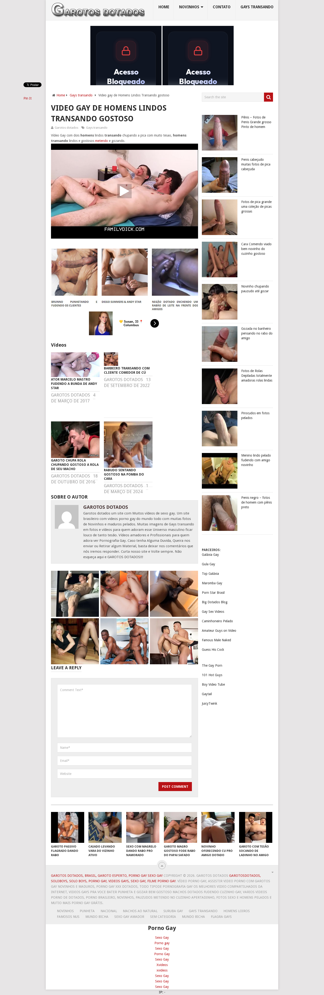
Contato (222, 7)
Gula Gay (208, 564)
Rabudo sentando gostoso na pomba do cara (124, 474)
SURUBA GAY (173, 911)
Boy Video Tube (213, 684)
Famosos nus (68, 917)
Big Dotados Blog (214, 602)
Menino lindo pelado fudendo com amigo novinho (256, 460)
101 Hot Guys (212, 675)
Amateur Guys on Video (219, 630)
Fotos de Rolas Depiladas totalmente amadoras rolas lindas (256, 375)
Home (163, 7)
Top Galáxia (210, 573)
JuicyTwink (209, 703)
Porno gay (162, 943)
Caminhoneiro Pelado (217, 621)
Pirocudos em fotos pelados (255, 415)
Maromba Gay (212, 583)
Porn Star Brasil (213, 592)
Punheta (87, 911)
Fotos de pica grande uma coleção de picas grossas (256, 206)
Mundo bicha (96, 917)
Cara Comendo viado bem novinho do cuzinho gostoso (256, 248)
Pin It (27, 98)
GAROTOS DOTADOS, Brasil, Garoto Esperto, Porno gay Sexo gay (107, 875)
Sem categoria (163, 917)
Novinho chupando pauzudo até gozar (255, 288)
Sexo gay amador (129, 917)
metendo (101, 141)
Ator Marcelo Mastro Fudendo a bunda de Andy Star (74, 383)
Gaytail (207, 694)
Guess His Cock (213, 649)
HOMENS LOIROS (236, 911)
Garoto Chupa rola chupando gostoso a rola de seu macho (75, 464)
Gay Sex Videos (213, 611)
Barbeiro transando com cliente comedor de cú (127, 370)
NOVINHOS (189, 7)
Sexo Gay (162, 937)
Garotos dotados (66, 127)
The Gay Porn (212, 665)
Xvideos (162, 965)
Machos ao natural (140, 911)
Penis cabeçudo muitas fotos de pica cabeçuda (255, 164)
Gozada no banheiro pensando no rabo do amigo (257, 333)
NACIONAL (109, 911)
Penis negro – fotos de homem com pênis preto (256, 502)
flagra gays (221, 917)
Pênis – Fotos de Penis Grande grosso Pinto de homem (256, 122)
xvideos (162, 970)
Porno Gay (162, 954)
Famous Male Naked (216, 640)
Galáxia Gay (210, 554)
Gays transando (257, 7)
